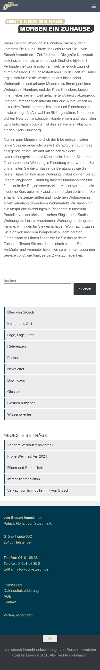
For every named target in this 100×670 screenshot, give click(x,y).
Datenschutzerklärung (21, 590)
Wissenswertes (19, 414)
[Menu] (94, 6)
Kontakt (10, 602)
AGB (7, 596)
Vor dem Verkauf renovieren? (30, 445)
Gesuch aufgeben (21, 403)
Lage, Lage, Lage (20, 335)
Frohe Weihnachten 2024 (27, 456)
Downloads (16, 380)
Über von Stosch (20, 312)
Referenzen (16, 346)
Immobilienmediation (23, 479)
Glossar (13, 392)
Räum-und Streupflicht (25, 468)
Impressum (13, 585)
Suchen (10, 280)
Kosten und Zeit (19, 323)
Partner (13, 358)
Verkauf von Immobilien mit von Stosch (38, 490)
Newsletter (15, 369)
